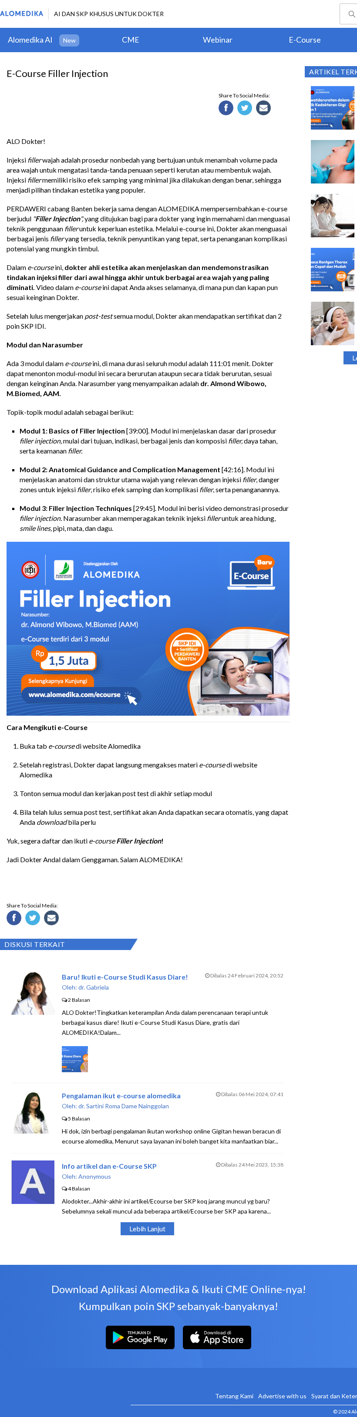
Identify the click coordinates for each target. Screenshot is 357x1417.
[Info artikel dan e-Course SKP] (32, 1201)
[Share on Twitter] (246, 109)
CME (130, 39)
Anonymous (94, 1176)
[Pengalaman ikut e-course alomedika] (33, 1131)
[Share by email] (264, 109)
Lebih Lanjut (147, 1228)
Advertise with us (282, 1396)
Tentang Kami (234, 1396)
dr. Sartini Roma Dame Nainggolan (123, 1106)
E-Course (305, 39)
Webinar (217, 39)
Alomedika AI (30, 39)
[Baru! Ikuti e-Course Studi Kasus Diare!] (33, 1012)
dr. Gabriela (93, 987)
